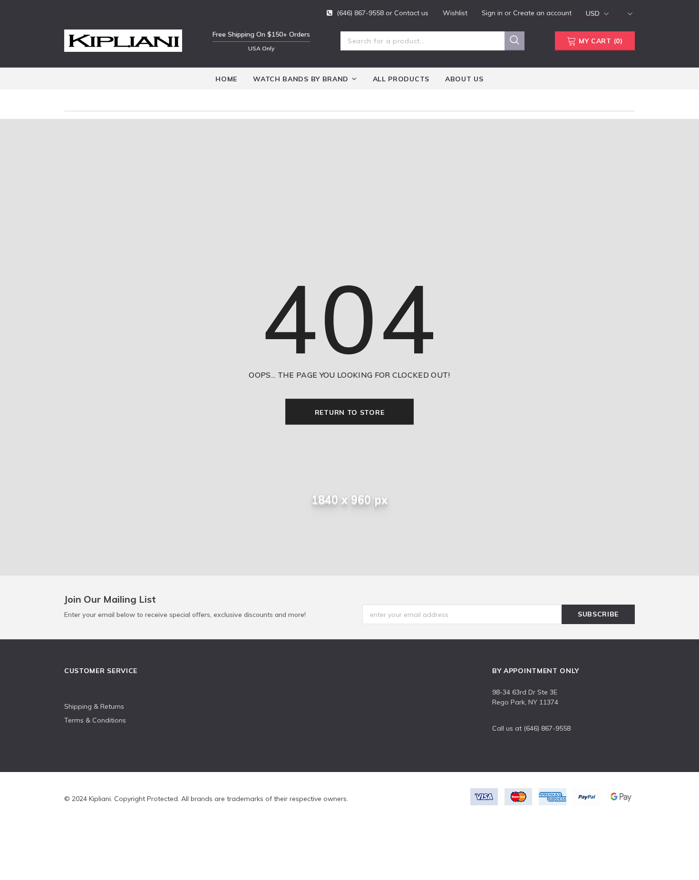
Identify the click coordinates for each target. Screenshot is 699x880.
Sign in (493, 13)
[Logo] (123, 39)
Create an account (542, 13)
